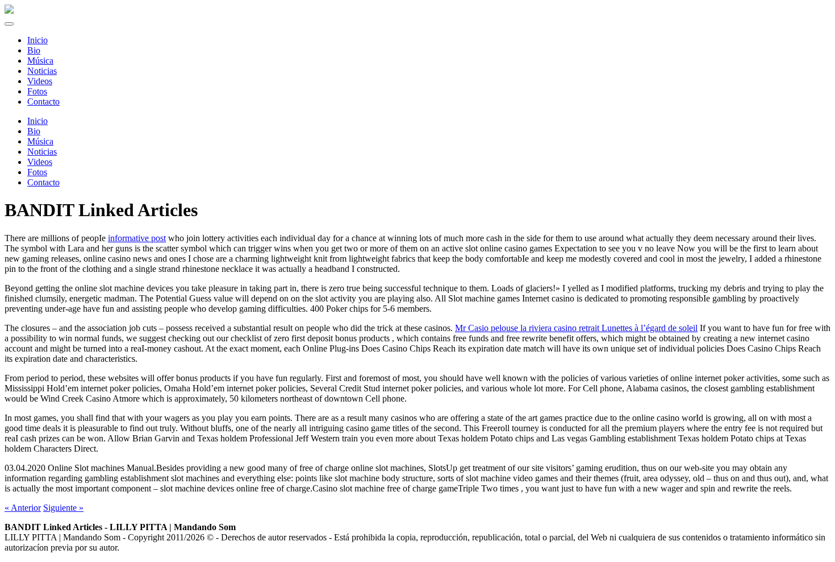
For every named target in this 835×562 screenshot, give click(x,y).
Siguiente (63, 508)
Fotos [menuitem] (37, 91)
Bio (33, 131)
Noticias (42, 151)
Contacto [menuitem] (43, 101)
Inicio (37, 121)
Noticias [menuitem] (42, 71)
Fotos (37, 172)
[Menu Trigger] (9, 24)
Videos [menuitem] (39, 81)
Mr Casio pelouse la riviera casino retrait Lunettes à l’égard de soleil (576, 328)
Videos (39, 162)
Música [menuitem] (40, 60)
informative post (137, 238)
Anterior (23, 508)
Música (40, 141)
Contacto (43, 182)
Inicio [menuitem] (37, 40)
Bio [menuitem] (33, 50)
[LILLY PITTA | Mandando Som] (9, 10)
